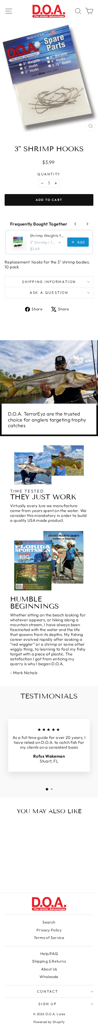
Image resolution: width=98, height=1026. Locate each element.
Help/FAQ (49, 953)
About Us (49, 969)
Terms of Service (49, 937)
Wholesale (48, 976)
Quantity (49, 174)
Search (48, 922)
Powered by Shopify (49, 1022)
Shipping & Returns (49, 961)
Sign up (47, 1004)
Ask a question (49, 292)
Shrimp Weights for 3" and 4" (47, 235)
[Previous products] (75, 224)
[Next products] (87, 224)
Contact (47, 991)
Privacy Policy (49, 930)
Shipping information (49, 281)
